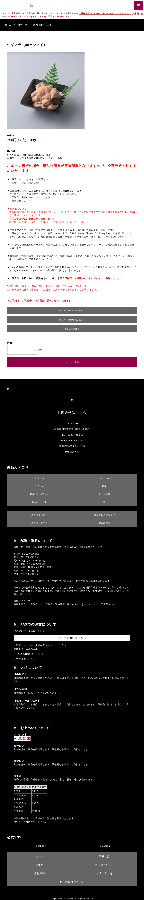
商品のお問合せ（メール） (72, 310)
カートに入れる (72, 362)
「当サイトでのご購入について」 (27, 183)
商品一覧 (22, 25)
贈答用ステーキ (39, 523)
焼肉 (104, 486)
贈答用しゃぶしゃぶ (104, 515)
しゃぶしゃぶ (104, 478)
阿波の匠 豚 (39, 502)
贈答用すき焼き (39, 515)
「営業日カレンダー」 (21, 201)
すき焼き (39, 478)
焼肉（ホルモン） (42, 25)
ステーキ (39, 486)
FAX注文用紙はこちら (72, 637)
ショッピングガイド (72, 329)
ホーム (8, 25)
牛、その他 (104, 494)
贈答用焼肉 (104, 523)
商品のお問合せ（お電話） (72, 319)
